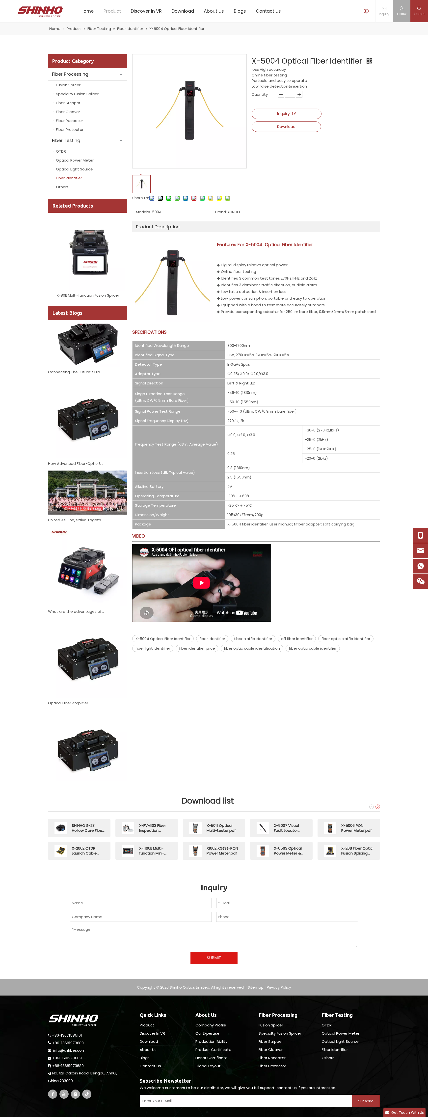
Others (62, 187)
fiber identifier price (197, 648)
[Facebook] (52, 1094)
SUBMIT (214, 958)
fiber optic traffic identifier (345, 638)
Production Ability (211, 1041)
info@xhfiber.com (69, 1050)
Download (183, 11)
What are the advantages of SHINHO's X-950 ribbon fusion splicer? (76, 601)
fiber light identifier (152, 648)
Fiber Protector (69, 129)
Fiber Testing (66, 140)
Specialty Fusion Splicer (77, 93)
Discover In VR (146, 11)
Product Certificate (213, 1049)
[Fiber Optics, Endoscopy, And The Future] (87, 777)
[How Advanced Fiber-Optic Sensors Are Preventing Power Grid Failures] (87, 446)
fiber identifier (212, 638)
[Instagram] (75, 1094)
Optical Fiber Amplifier (68, 692)
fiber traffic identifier (253, 638)
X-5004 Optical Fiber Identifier (162, 638)
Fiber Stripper (68, 102)
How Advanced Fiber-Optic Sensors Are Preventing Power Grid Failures (76, 453)
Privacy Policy (279, 987)
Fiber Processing (70, 74)
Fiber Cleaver (68, 111)
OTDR (61, 151)
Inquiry (283, 114)
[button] (371, 807)
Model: (142, 211)
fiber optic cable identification (252, 648)
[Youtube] (64, 1094)
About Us (214, 11)
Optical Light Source (74, 169)
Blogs (240, 11)
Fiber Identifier (69, 178)
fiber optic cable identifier (313, 648)
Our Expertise (207, 1033)
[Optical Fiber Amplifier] (87, 686)
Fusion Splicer (68, 85)
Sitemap (256, 987)
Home (87, 11)
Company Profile (210, 1025)
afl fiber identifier (297, 638)
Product (112, 11)
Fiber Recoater (69, 120)
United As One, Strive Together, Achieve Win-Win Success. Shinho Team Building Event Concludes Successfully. (76, 509)
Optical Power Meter (75, 160)
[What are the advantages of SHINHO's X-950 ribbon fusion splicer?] (87, 594)
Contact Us (268, 11)
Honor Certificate (211, 1057)
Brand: (221, 211)
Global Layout (208, 1066)
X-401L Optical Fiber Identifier (87, 295)
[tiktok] (86, 1094)
